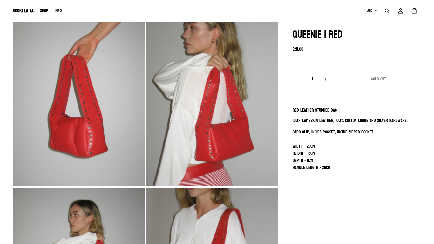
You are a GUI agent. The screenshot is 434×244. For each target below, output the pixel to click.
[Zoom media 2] (212, 104)
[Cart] (414, 11)
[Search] (387, 11)
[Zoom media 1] (79, 104)
